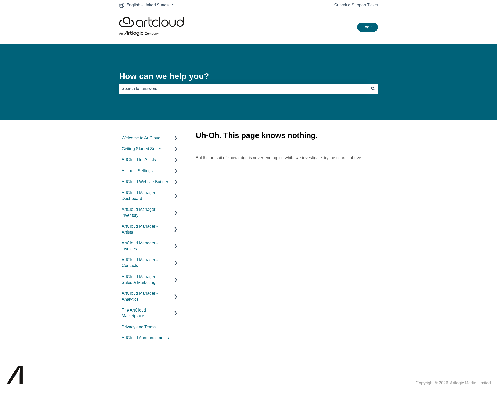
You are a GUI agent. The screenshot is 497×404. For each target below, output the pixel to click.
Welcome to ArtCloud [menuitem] (141, 138)
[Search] (373, 88)
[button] (176, 138)
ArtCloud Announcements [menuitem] (145, 338)
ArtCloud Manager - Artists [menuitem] (140, 229)
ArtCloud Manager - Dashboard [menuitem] (140, 196)
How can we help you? (164, 76)
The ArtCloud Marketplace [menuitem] (134, 313)
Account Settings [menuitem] (137, 171)
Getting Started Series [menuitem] (142, 149)
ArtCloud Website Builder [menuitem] (145, 181)
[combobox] (243, 88)
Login (367, 27)
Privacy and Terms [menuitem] (139, 327)
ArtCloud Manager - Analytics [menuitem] (140, 296)
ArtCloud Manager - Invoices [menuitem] (140, 246)
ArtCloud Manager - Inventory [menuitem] (140, 212)
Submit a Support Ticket (356, 5)
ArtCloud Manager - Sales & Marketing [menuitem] (140, 280)
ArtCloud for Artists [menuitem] (139, 159)
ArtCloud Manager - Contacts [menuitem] (140, 263)
